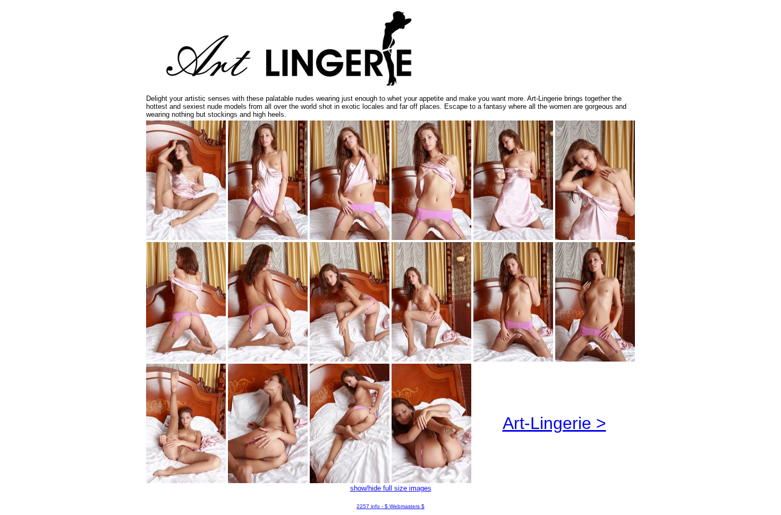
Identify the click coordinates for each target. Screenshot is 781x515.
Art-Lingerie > (554, 423)
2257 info (368, 506)
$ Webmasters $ (405, 506)
